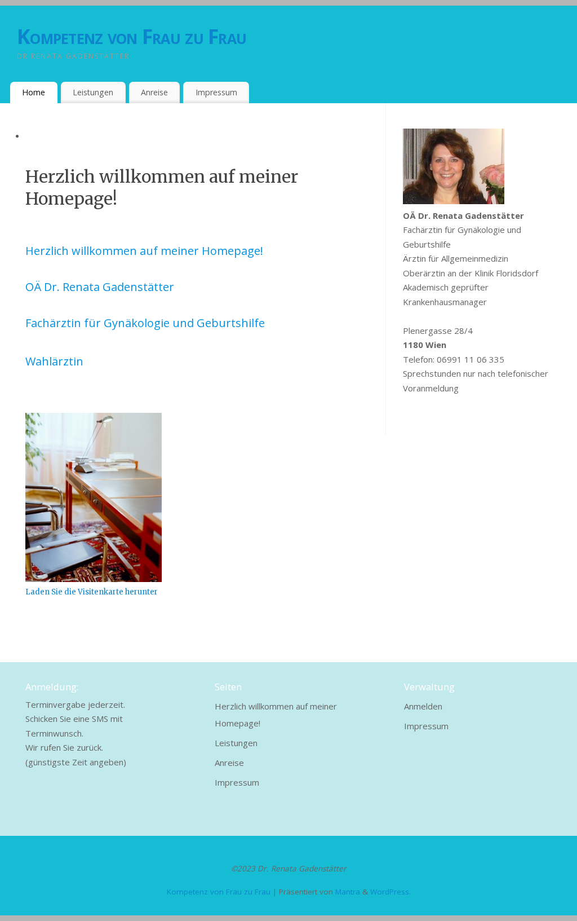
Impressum (216, 92)
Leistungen (93, 92)
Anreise (154, 92)
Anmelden (423, 706)
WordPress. (390, 892)
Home (33, 92)
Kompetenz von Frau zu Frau (131, 36)
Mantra (347, 892)
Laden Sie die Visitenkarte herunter (91, 592)
